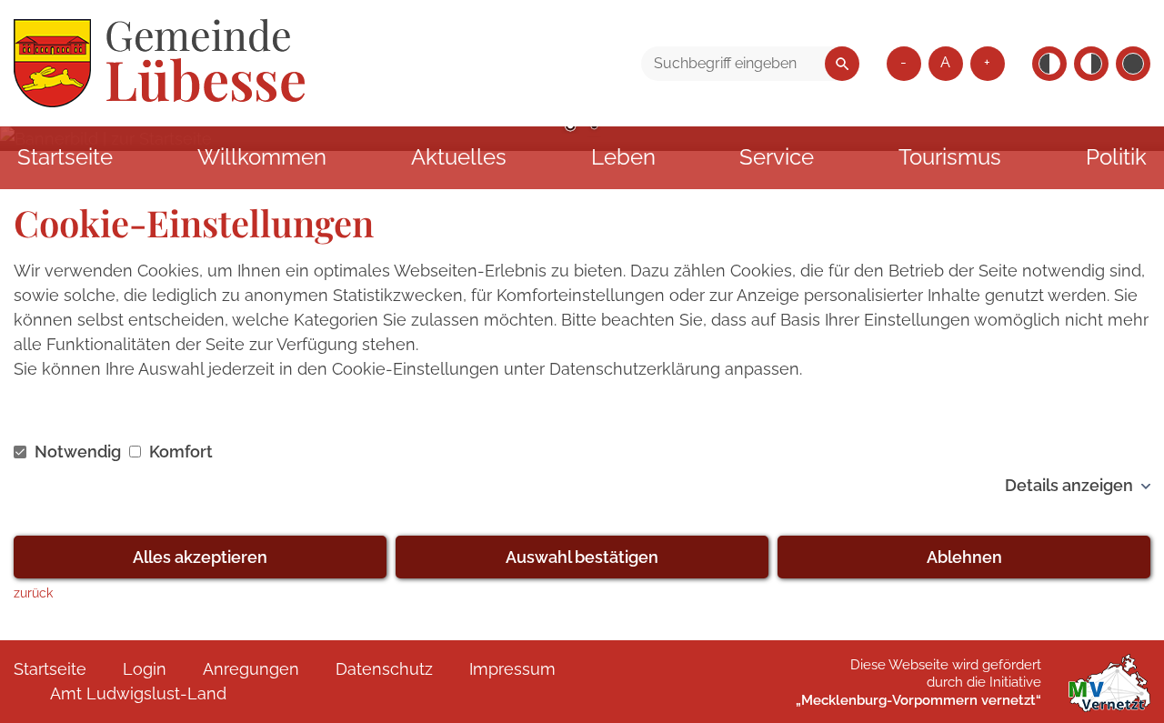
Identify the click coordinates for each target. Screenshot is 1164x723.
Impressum (512, 668)
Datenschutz (384, 668)
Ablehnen (964, 557)
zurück (33, 592)
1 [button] (570, 127)
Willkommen (261, 157)
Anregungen (251, 668)
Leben (623, 157)
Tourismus (949, 157)
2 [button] (594, 127)
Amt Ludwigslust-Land (138, 693)
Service (776, 157)
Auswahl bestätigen (582, 557)
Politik (1116, 157)
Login (144, 668)
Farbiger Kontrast (1133, 63)
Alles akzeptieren (200, 557)
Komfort (179, 451)
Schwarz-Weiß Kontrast (1049, 63)
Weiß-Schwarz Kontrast (1091, 63)
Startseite (65, 157)
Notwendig (78, 451)
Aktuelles (459, 157)
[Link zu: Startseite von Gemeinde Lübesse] (159, 63)
